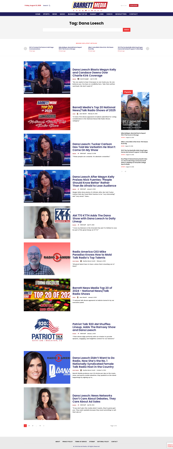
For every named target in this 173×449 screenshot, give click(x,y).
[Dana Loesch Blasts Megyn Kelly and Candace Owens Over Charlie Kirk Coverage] (47, 77)
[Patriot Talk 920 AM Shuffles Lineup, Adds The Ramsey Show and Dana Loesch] (47, 331)
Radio (74, 225)
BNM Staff (83, 153)
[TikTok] (89, 10)
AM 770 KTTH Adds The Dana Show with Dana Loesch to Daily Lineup (94, 218)
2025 (74, 114)
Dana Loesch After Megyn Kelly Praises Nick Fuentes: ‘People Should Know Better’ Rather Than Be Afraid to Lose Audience (94, 181)
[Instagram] (79, 10)
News (74, 79)
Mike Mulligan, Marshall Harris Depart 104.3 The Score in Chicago (70, 48)
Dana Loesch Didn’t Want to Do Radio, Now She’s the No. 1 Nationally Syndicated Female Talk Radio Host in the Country (94, 362)
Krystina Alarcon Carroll (89, 261)
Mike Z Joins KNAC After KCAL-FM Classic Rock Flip (100, 48)
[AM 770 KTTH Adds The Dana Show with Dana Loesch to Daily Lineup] (47, 222)
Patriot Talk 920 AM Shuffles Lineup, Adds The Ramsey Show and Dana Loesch (94, 327)
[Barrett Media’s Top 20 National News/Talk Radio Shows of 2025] (47, 114)
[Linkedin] (83, 10)
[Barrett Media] (90, 5)
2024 (74, 297)
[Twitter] (76, 10)
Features (76, 261)
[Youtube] (86, 10)
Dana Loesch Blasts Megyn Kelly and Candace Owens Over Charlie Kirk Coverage (94, 72)
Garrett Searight (84, 79)
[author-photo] (78, 79)
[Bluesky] (92, 10)
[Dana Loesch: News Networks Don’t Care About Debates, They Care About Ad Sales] (47, 403)
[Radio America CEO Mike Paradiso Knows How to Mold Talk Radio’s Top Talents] (47, 258)
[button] (47, 5)
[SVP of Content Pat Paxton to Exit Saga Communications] (135, 111)
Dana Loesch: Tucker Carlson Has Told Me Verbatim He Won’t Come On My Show (94, 147)
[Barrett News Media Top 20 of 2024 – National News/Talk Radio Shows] (47, 295)
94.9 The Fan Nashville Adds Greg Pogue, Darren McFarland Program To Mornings (130, 48)
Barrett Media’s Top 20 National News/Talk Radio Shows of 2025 (94, 108)
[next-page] (147, 48)
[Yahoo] (101, 10)
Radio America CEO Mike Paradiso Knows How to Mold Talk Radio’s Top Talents (92, 255)
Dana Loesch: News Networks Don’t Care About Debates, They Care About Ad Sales (94, 398)
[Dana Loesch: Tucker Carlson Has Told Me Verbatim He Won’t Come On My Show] (47, 150)
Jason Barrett (83, 113)
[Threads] (95, 10)
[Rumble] (98, 10)
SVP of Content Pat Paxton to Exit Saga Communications (41, 48)
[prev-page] (25, 48)
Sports (123, 137)
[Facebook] (73, 10)
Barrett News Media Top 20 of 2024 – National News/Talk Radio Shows (92, 291)
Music (123, 146)
